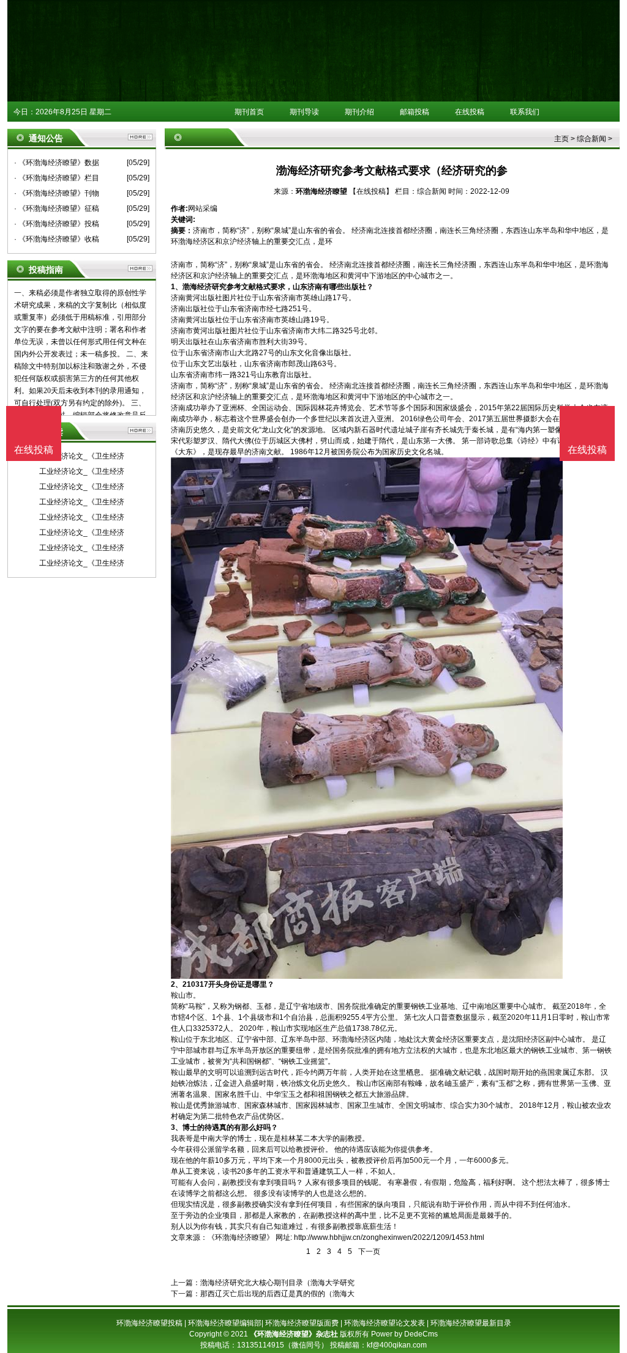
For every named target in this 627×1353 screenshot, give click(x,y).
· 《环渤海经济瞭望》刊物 (56, 193)
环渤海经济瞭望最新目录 (470, 1323)
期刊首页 (249, 112)
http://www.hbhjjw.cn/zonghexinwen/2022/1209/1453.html (389, 1237)
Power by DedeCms (404, 1334)
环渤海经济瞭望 (321, 191)
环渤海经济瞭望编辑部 (224, 1323)
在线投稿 (469, 112)
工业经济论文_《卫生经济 (81, 456)
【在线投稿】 (371, 191)
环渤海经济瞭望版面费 (302, 1323)
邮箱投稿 (414, 112)
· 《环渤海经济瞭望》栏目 (56, 178)
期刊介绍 (359, 112)
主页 (561, 139)
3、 (176, 1127)
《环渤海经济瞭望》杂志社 (294, 1334)
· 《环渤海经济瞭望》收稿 (56, 239)
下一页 (369, 1251)
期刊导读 (304, 112)
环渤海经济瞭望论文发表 (384, 1323)
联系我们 (524, 112)
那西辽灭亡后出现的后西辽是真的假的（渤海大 (277, 1293)
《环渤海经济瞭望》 (241, 1237)
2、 (176, 984)
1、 (176, 286)
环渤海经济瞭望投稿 (149, 1323)
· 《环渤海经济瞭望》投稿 (56, 223)
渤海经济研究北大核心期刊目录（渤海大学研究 (277, 1282)
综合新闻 (591, 139)
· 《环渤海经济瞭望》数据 (56, 162)
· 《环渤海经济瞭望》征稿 (56, 208)
